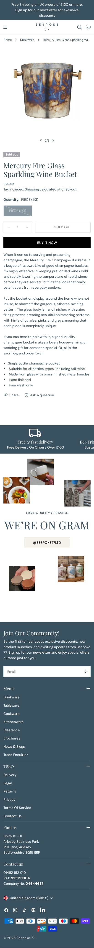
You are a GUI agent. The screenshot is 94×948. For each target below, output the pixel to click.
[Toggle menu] (5, 27)
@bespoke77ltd (47, 542)
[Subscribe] (85, 671)
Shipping (32, 189)
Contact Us (12, 816)
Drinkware (27, 40)
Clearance (11, 730)
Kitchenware (13, 722)
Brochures (11, 738)
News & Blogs (14, 746)
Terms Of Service (17, 807)
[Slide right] (53, 140)
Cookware (11, 713)
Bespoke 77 (25, 938)
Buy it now (47, 242)
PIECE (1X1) (20, 212)
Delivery (9, 775)
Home (7, 40)
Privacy (9, 799)
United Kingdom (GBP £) (29, 898)
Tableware (11, 705)
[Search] (79, 27)
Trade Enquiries (15, 755)
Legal (7, 783)
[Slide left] (40, 140)
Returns (9, 791)
